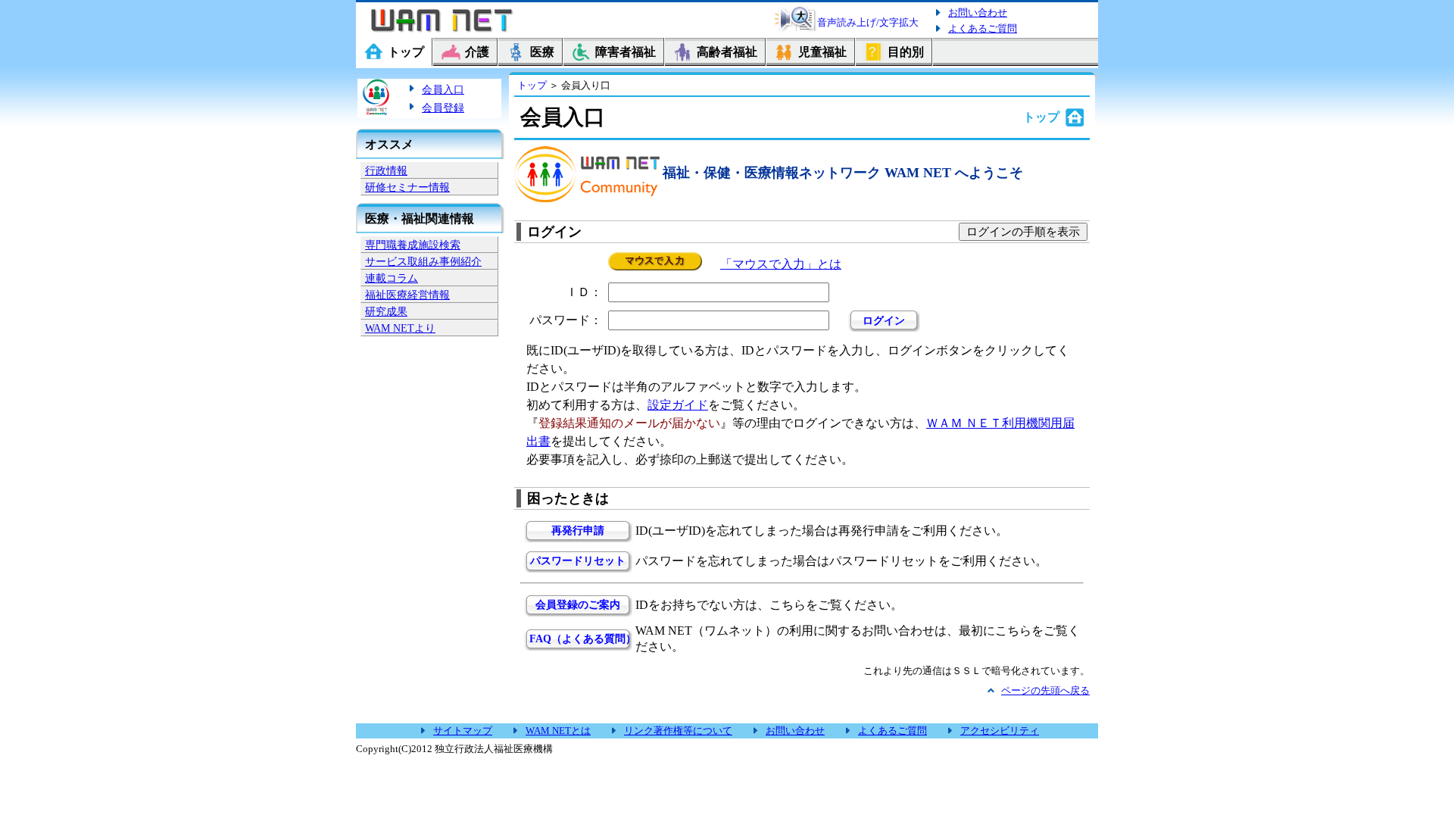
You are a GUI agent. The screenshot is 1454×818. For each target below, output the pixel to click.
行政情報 (386, 170)
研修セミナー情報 (407, 187)
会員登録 (443, 107)
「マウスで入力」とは (780, 264)
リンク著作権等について (678, 730)
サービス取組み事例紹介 (423, 261)
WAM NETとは (558, 730)
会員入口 (443, 89)
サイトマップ (462, 730)
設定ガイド (677, 404)
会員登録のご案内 (577, 604)
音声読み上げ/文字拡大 (868, 22)
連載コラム (391, 278)
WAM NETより (400, 328)
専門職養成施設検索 (412, 245)
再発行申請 (577, 530)
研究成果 (386, 311)
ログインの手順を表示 (1023, 232)
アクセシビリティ (999, 730)
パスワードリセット (578, 561)
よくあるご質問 (982, 28)
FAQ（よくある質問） (577, 639)
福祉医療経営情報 (407, 295)
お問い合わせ (977, 12)
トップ (532, 85)
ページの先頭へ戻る (1045, 690)
